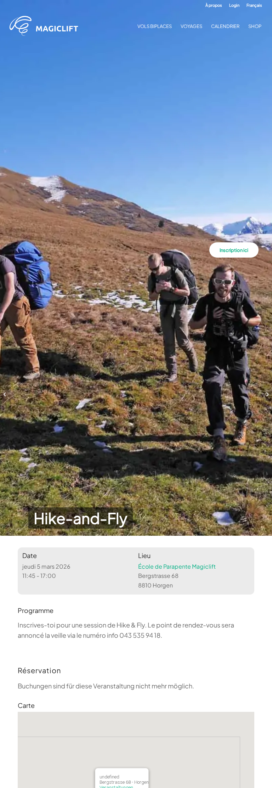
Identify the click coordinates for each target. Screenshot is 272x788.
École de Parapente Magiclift (177, 566)
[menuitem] (214, 5)
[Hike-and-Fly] (5, 394)
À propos (213, 5)
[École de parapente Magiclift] (46, 26)
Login (234, 5)
